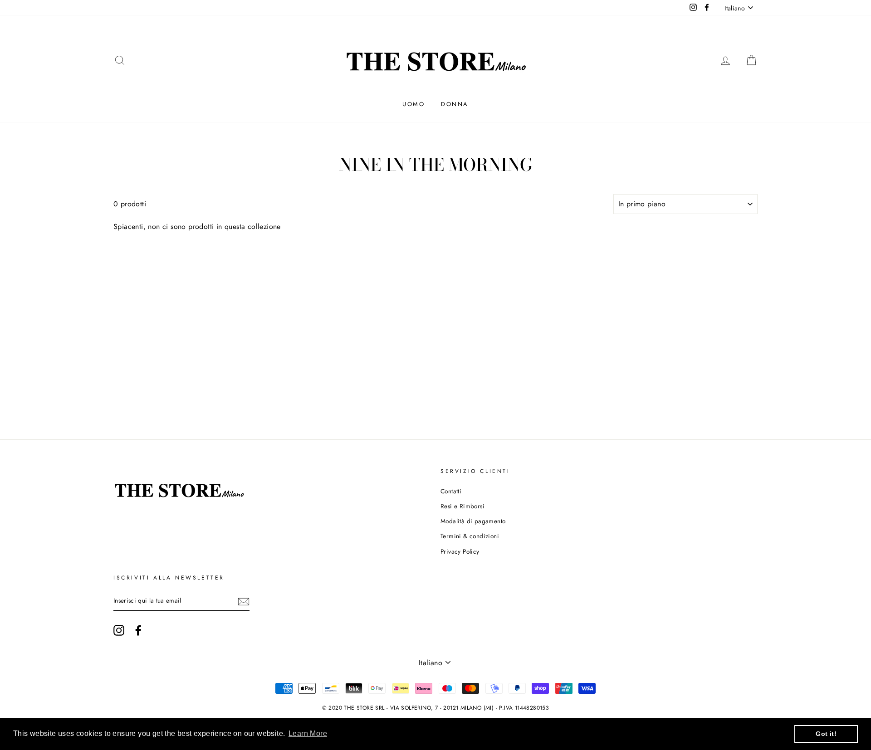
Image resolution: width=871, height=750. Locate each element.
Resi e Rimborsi (462, 506)
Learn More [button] (308, 733)
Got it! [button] (826, 733)
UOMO (413, 104)
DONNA (455, 104)
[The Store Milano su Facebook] (138, 630)
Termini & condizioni (469, 536)
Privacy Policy (460, 551)
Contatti (450, 491)
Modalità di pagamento (472, 521)
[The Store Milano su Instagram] (118, 630)
